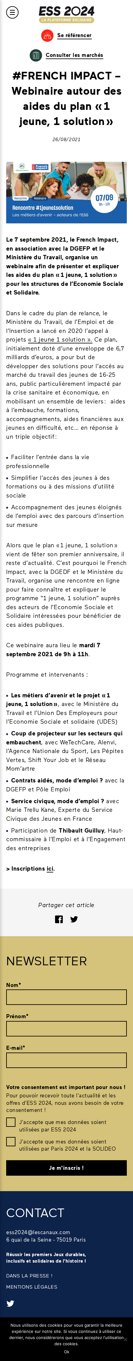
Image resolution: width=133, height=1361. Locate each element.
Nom (13, 985)
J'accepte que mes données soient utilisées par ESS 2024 (62, 1125)
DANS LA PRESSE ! (29, 1275)
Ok (66, 1351)
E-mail (15, 1047)
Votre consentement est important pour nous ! (66, 1087)
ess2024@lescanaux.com (38, 1232)
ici (50, 868)
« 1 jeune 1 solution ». (60, 339)
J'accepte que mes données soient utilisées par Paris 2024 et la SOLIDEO (67, 1145)
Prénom (17, 1016)
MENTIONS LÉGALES (31, 1287)
